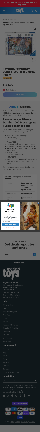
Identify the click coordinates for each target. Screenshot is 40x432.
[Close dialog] (38, 203)
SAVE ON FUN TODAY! (10, 224)
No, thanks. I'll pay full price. (10, 227)
